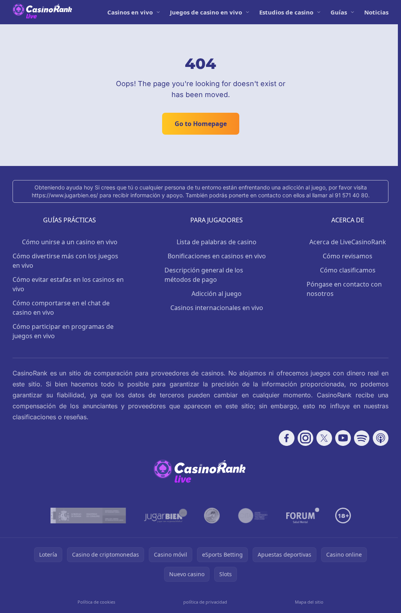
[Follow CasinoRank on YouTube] (343, 438)
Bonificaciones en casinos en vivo (217, 256)
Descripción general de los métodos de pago (203, 275)
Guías (339, 12)
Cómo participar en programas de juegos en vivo (63, 331)
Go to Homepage (201, 123)
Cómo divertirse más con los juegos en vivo (65, 261)
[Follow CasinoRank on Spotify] (362, 438)
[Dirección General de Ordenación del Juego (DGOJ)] (88, 515)
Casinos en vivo (130, 12)
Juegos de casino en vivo (206, 12)
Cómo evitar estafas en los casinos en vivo (68, 284)
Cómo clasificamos (348, 270)
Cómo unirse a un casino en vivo (69, 242)
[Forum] (303, 515)
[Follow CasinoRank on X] (324, 438)
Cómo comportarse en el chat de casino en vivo (61, 308)
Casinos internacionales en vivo (216, 307)
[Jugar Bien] (165, 515)
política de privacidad (205, 602)
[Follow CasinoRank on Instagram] (305, 438)
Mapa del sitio (309, 602)
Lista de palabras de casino (216, 242)
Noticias (376, 12)
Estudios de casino (286, 12)
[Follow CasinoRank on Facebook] (286, 438)
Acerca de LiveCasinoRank (347, 242)
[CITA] (253, 515)
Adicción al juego (216, 293)
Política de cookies (96, 602)
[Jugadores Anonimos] (212, 515)
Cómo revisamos (347, 256)
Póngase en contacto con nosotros (344, 289)
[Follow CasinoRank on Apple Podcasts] (380, 438)
